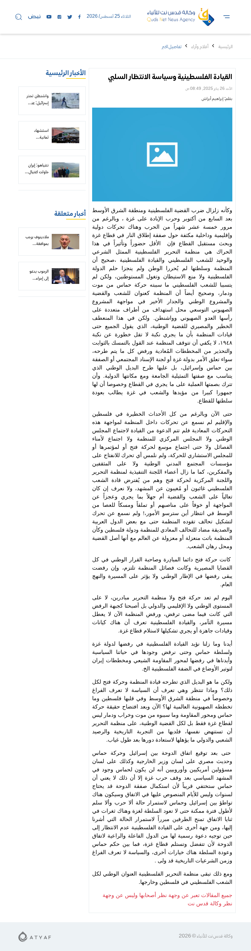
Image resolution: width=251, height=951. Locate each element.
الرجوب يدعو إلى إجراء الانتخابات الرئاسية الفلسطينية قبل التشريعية (37, 288)
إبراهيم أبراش (212, 99)
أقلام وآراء (199, 47)
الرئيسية (225, 47)
